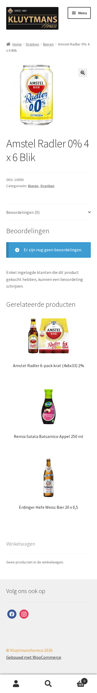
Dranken (32, 44)
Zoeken (48, 684)
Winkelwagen (75, 679)
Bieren (48, 44)
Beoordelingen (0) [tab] (23, 212)
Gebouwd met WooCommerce (33, 657)
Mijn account (16, 684)
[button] (82, 72)
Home (17, 44)
